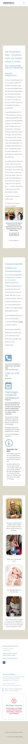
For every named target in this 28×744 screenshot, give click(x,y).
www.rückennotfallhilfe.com (13, 685)
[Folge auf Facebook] (4, 662)
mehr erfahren (14, 234)
